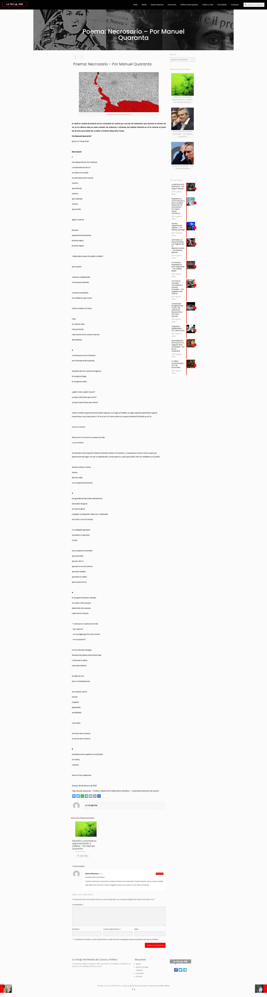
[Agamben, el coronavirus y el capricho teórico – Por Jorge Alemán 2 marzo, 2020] (261, 988)
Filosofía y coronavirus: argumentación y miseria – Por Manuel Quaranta (84, 844)
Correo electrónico (112, 929)
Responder (159, 874)
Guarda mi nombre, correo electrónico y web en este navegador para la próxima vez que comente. (116, 939)
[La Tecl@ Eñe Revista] (14, 4)
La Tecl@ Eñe (91, 805)
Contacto (140, 973)
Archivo (139, 976)
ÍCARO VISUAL (164, 986)
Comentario (78, 904)
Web (136, 929)
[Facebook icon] (132, 989)
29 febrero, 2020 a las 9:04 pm (95, 877)
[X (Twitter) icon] (134, 989)
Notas (138, 964)
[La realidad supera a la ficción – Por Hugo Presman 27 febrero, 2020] (6, 988)
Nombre (76, 929)
